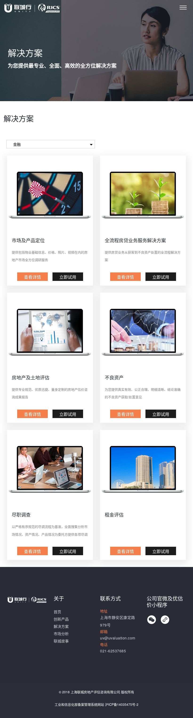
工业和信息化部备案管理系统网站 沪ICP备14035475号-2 (96, 704)
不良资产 (114, 377)
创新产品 (61, 619)
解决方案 (61, 626)
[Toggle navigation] (183, 7)
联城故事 (61, 641)
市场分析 (61, 633)
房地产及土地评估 (30, 377)
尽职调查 (21, 514)
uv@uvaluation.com (117, 638)
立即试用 (67, 277)
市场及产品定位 (28, 240)
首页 (57, 611)
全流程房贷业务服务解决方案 (135, 240)
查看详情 (32, 277)
